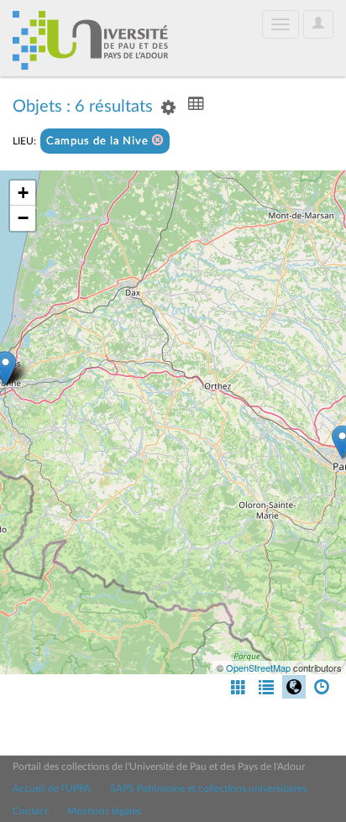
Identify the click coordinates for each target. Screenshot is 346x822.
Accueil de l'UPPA (52, 788)
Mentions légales (104, 811)
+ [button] (23, 192)
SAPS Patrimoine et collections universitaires (208, 788)
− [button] (23, 217)
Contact (30, 811)
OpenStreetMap (258, 667)
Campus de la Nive (99, 141)
